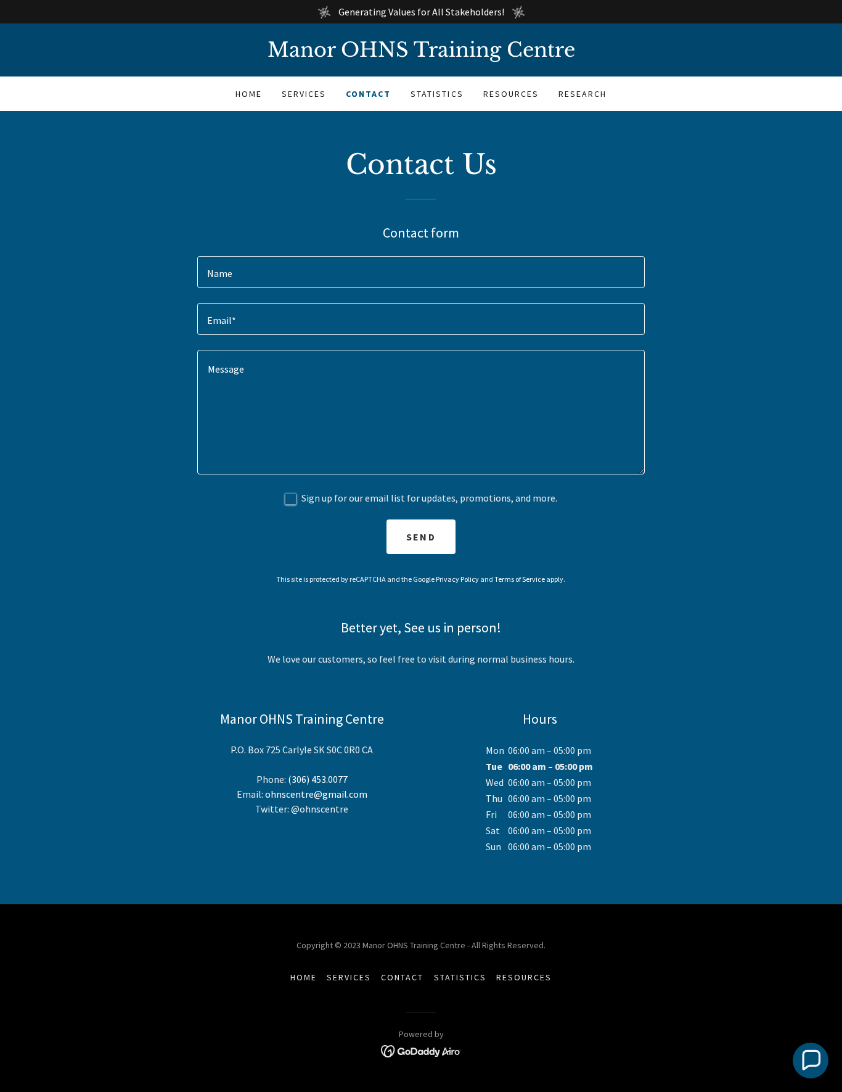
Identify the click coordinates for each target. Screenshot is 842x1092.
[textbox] (420, 272)
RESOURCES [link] (511, 93)
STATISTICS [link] (437, 93)
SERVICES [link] (304, 93)
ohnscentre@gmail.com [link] (316, 794)
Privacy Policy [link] (457, 579)
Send (421, 537)
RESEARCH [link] (582, 93)
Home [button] (303, 977)
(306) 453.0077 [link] (318, 779)
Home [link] (248, 93)
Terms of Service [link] (519, 579)
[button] (810, 1060)
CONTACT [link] (368, 93)
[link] (421, 53)
